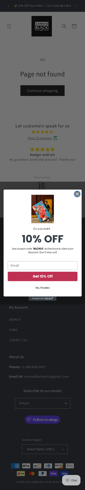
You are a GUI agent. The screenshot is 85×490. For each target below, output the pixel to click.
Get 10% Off (42, 276)
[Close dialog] (77, 194)
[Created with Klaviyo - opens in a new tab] (42, 298)
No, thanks (42, 288)
